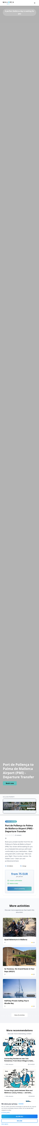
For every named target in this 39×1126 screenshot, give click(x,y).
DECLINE (19, 1121)
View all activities (19, 1015)
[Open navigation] (34, 2)
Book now (10, 783)
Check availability (19, 889)
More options (4, 1124)
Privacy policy (6, 1112)
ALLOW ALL (19, 1116)
